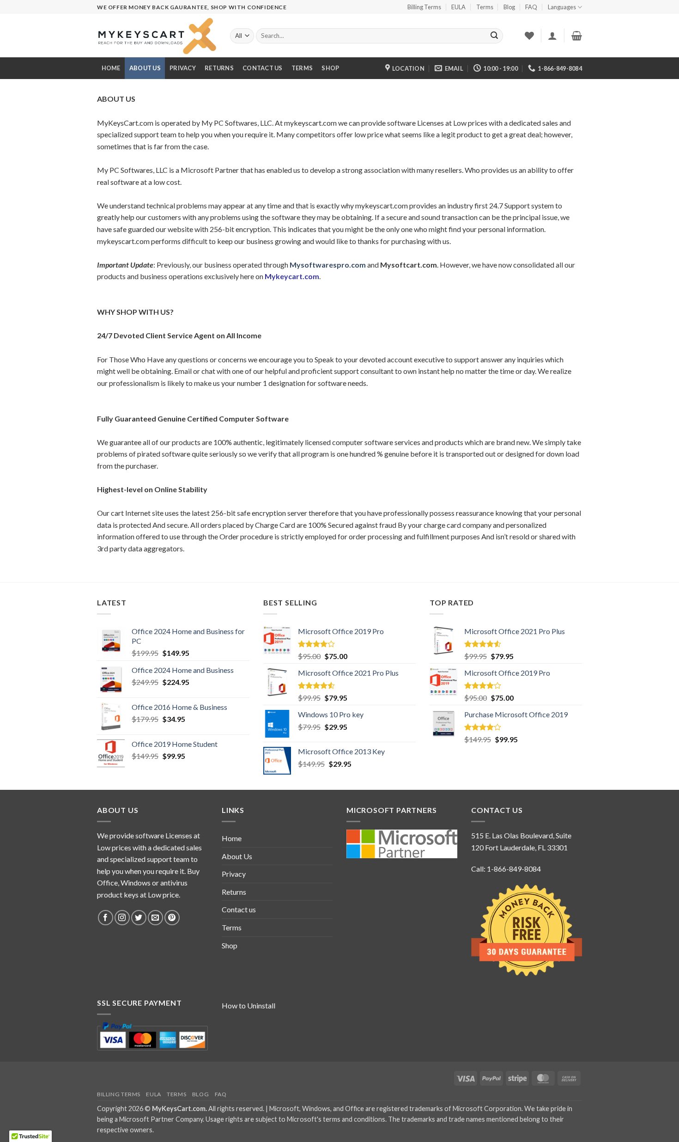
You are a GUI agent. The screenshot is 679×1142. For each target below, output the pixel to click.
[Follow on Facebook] (105, 917)
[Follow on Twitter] (138, 917)
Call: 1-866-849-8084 (506, 868)
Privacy (183, 68)
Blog (509, 7)
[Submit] (494, 36)
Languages (562, 7)
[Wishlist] (529, 35)
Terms (484, 7)
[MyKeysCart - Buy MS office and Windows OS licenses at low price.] (156, 36)
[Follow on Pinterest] (172, 917)
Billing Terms (424, 7)
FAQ (531, 7)
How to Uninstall (248, 1005)
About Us (145, 68)
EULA (458, 7)
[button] (552, 35)
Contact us (262, 68)
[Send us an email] (155, 917)
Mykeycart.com (292, 276)
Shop (330, 68)
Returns (219, 68)
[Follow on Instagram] (122, 917)
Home (111, 68)
